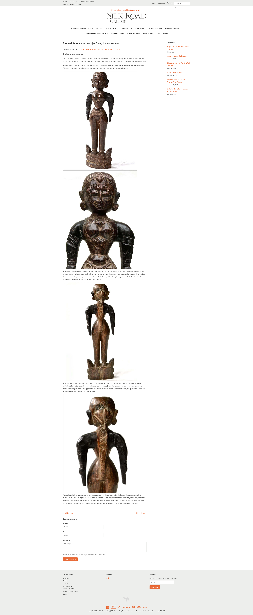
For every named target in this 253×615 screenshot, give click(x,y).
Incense (99, 28)
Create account (161, 3)
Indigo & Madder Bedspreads (177, 56)
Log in (153, 3)
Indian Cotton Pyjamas (175, 72)
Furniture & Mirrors (172, 28)
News (72, 4)
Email (65, 532)
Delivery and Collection (70, 591)
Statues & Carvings (138, 28)
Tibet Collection (117, 34)
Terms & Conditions (69, 589)
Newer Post (140, 513)
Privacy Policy (67, 586)
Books (165, 34)
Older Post (69, 513)
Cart (171, 3)
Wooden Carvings (92, 49)
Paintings (124, 28)
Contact (78, 4)
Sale (158, 34)
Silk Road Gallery (104, 611)
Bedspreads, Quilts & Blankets (82, 28)
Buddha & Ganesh (133, 34)
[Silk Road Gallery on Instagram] (107, 579)
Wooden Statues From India (110, 49)
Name (65, 523)
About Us (66, 4)
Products (81, 49)
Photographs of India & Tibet (97, 34)
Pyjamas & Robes (111, 28)
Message (66, 540)
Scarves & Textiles (155, 28)
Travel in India (148, 34)
